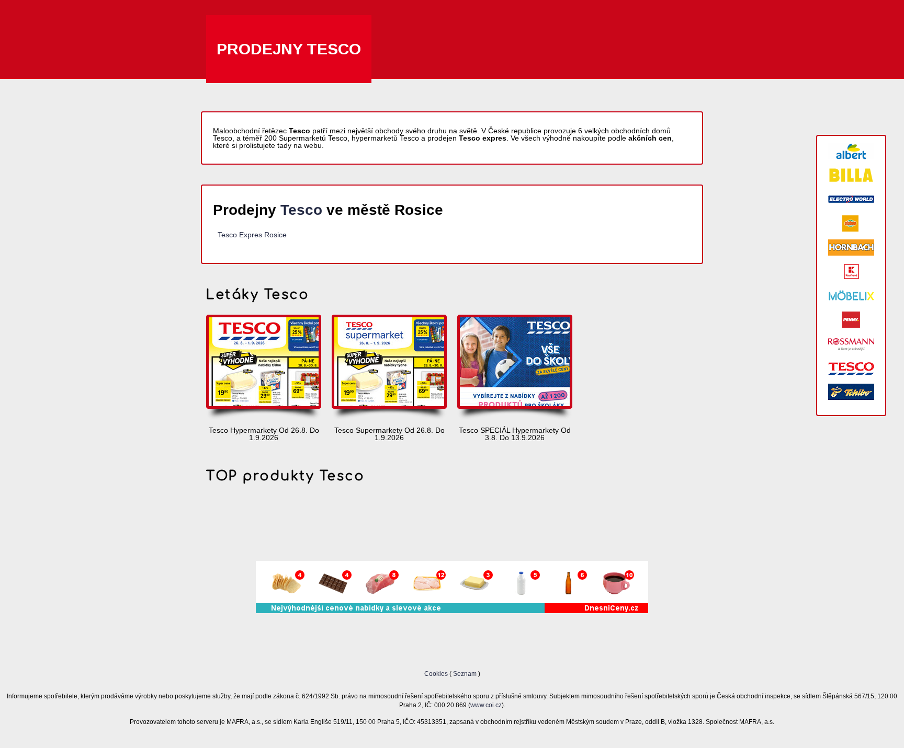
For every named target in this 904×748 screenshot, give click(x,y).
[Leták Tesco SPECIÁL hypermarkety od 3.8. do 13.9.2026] (514, 368)
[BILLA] (851, 175)
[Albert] (851, 151)
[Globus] (851, 223)
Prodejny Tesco (289, 48)
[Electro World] (851, 199)
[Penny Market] (851, 320)
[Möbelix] (851, 295)
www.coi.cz (486, 704)
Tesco (301, 210)
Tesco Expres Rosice (252, 235)
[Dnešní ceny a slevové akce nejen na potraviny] (452, 610)
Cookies (436, 673)
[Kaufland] (851, 271)
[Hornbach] (851, 247)
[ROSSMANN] (851, 344)
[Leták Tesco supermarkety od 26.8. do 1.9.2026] (389, 368)
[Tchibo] (851, 392)
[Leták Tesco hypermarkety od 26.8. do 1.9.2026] (263, 368)
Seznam (464, 673)
